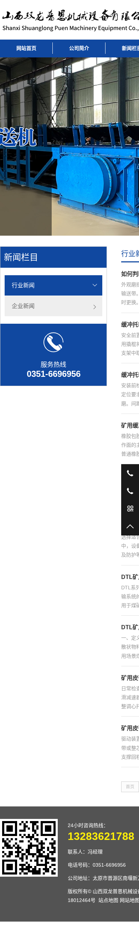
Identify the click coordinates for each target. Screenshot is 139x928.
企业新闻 (23, 306)
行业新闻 (23, 285)
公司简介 (79, 48)
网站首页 (26, 48)
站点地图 (108, 900)
